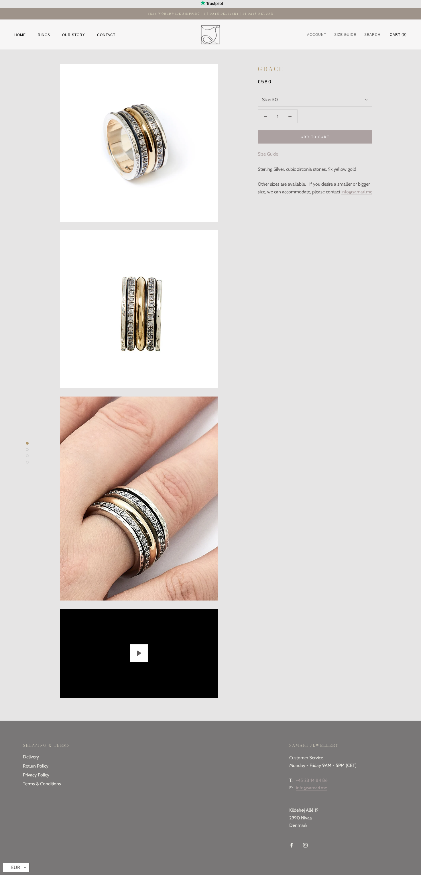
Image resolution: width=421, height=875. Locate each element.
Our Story (73, 35)
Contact (106, 35)
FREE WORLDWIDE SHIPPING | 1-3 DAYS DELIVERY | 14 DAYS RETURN (211, 13)
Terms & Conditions (42, 783)
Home (20, 35)
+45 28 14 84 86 (312, 780)
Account (316, 35)
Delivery (31, 757)
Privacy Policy (36, 775)
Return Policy (35, 766)
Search (372, 35)
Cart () (398, 35)
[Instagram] (305, 845)
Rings (44, 35)
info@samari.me (356, 192)
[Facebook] (291, 845)
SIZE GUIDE (345, 35)
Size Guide (268, 154)
